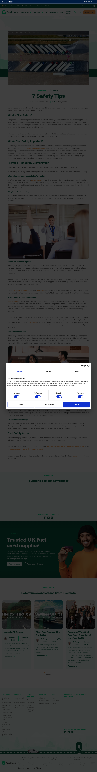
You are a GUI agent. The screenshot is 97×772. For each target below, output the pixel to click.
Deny (21, 404)
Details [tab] (48, 371)
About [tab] (77, 371)
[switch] (38, 396)
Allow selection (48, 404)
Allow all (76, 404)
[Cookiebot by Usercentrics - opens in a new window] (81, 366)
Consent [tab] (20, 371)
